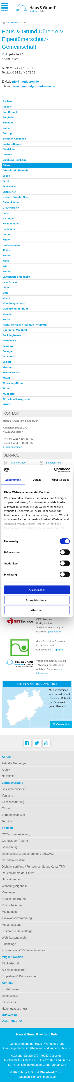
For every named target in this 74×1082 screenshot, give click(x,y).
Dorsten (7, 154)
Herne (6, 234)
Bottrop (7, 133)
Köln (5, 266)
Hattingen (9, 218)
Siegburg (8, 345)
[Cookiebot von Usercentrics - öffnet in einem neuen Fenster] (54, 469)
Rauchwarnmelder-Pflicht (18, 873)
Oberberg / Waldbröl (15, 329)
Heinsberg (9, 228)
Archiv (6, 769)
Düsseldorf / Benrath (15, 170)
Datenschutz (10, 995)
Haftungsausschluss (15, 1008)
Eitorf (6, 181)
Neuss (6, 319)
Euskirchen (9, 191)
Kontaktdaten (10, 989)
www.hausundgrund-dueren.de (34, 86)
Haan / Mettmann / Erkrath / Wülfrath (25, 324)
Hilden (6, 239)
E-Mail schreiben (12, 446)
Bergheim (8, 117)
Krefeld (7, 271)
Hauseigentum (11, 879)
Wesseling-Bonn (13, 383)
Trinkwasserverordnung (17, 918)
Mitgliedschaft (10, 963)
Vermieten (8, 892)
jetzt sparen (54, 631)
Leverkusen (10, 282)
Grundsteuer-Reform (15, 840)
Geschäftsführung (13, 802)
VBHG (6, 404)
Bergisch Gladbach (14, 138)
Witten (6, 388)
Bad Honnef (10, 112)
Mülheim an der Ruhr (15, 308)
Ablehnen (37, 610)
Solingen (8, 351)
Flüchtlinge (9, 944)
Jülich (6, 250)
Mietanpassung (11, 924)
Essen (6, 175)
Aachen (7, 101)
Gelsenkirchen (11, 202)
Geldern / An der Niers (16, 197)
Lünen (6, 287)
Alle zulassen (37, 589)
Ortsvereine (11, 22)
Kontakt (7, 982)
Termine (7, 821)
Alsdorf (7, 106)
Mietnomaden (10, 911)
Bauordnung (10, 847)
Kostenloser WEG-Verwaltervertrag (24, 950)
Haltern (7, 213)
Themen (7, 827)
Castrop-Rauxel (12, 144)
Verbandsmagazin (13, 814)
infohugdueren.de (25, 81)
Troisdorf (8, 356)
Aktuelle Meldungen (14, 763)
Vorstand (7, 795)
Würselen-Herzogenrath (17, 399)
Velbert (7, 361)
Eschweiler (9, 186)
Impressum (9, 1002)
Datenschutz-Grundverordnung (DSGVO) (28, 853)
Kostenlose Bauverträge (17, 931)
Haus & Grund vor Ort (37, 684)
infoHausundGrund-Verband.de (44, 1064)
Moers (6, 298)
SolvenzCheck (54, 462)
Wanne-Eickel (11, 372)
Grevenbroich (11, 207)
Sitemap (24, 1076)
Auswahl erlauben (37, 599)
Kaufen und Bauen (14, 898)
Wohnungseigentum (14, 886)
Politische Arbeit (12, 905)
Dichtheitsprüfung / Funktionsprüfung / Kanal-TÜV (33, 866)
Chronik (7, 808)
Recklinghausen (12, 335)
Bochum (8, 122)
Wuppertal (9, 393)
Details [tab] (37, 479)
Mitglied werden (12, 957)
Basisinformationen (14, 789)
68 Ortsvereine (61, 724)
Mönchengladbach (14, 303)
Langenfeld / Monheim (16, 276)
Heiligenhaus (11, 223)
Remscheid (9, 340)
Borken (7, 127)
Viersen (7, 367)
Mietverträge (18, 462)
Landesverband (12, 782)
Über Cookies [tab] (60, 479)
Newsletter (8, 776)
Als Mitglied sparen (14, 969)
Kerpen (7, 255)
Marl (5, 292)
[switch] (65, 552)
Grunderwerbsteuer (14, 860)
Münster (8, 314)
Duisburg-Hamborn (14, 159)
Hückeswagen (11, 245)
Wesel (6, 377)
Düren (23, 22)
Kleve (6, 260)
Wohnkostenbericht (14, 937)
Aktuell (6, 756)
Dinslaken (9, 149)
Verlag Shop (10, 1021)
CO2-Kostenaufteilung (16, 834)
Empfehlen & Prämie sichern (20, 976)
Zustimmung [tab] (13, 479)
